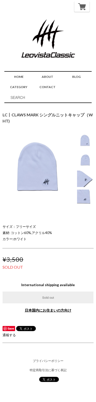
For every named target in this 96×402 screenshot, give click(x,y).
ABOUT (47, 77)
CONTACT (47, 87)
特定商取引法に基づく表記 (48, 370)
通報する (9, 335)
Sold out (48, 297)
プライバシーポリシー (48, 361)
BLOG (76, 77)
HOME (19, 77)
